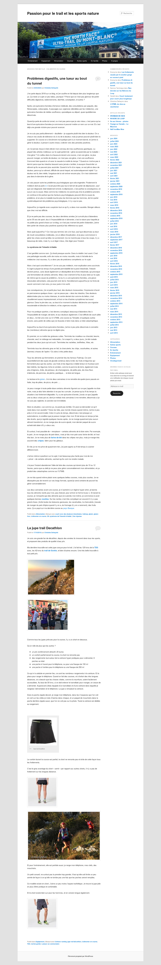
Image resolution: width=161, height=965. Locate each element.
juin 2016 (113, 255)
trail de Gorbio (50, 550)
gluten (42, 379)
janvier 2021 (114, 181)
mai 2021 (113, 173)
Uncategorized (115, 360)
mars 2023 (114, 146)
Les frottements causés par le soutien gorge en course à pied (122, 74)
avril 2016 (114, 261)
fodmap (85, 514)
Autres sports (82, 61)
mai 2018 (113, 226)
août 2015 (114, 277)
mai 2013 (113, 330)
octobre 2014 (115, 301)
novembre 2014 (116, 298)
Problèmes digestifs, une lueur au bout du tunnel (121, 82)
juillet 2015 (114, 279)
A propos (114, 61)
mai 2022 (113, 152)
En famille (94, 61)
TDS (28, 944)
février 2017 (114, 245)
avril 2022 (114, 154)
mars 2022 (114, 157)
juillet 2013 (114, 325)
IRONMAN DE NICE (117, 116)
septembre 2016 (116, 253)
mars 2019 (114, 205)
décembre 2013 (116, 314)
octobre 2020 (115, 184)
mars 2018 (114, 231)
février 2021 (114, 178)
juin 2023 (113, 144)
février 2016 (114, 263)
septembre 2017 (116, 239)
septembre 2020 (116, 186)
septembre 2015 (116, 274)
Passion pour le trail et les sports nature (63, 13)
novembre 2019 (116, 189)
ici (46, 185)
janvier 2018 (114, 234)
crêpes (41, 440)
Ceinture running (61, 941)
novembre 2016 (116, 250)
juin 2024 (113, 138)
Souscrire (116, 393)
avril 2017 (114, 242)
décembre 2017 (116, 237)
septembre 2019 (116, 194)
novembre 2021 (116, 165)
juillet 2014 (114, 306)
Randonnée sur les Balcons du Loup (121, 90)
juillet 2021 (114, 168)
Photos (104, 61)
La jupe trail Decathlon (44, 528)
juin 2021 (113, 170)
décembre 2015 (116, 266)
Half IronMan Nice (117, 129)
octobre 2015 (115, 271)
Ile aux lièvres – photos (119, 121)
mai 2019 (113, 199)
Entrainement (32, 61)
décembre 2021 (116, 162)
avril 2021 (114, 176)
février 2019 (114, 208)
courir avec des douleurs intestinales (68, 514)
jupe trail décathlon (74, 941)
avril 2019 (114, 202)
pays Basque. (69, 508)
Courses (70, 61)
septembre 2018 (116, 218)
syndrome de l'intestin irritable (60, 516)
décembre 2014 (116, 295)
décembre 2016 (116, 247)
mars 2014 (114, 311)
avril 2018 (114, 229)
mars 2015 (114, 287)
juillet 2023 (114, 141)
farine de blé (56, 437)
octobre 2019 (115, 192)
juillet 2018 (114, 221)
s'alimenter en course (38, 516)
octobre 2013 (115, 319)
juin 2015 (113, 282)
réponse (77, 516)
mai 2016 (113, 258)
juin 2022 (113, 149)
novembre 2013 (116, 317)
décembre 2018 (116, 210)
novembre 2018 (116, 213)
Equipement (46, 61)
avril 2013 (114, 333)
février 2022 (114, 160)
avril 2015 (114, 285)
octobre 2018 (115, 215)
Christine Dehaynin (51, 88)
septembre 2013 (116, 322)
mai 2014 (113, 309)
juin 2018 (113, 223)
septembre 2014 (116, 303)
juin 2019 (113, 197)
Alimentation (58, 61)
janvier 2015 (114, 293)
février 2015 (114, 290)
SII (48, 516)
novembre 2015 (116, 269)
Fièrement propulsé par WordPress (80, 956)
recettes (45, 499)
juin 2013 (113, 327)
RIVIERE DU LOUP (117, 118)
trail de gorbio (36, 944)
